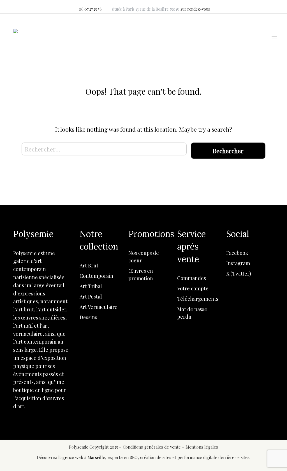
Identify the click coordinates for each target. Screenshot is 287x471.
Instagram (238, 263)
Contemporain (96, 275)
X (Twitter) (238, 273)
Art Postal (91, 296)
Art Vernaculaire (98, 307)
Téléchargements (197, 298)
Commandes (191, 278)
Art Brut (89, 265)
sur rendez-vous (195, 9)
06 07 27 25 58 (90, 9)
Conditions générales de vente (152, 447)
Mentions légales (202, 447)
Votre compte (193, 288)
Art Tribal (91, 286)
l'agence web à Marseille (81, 457)
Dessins (88, 317)
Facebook (237, 253)
